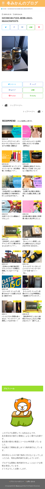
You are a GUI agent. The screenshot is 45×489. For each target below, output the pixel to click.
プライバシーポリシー (17, 481)
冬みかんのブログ (22, 3)
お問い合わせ (31, 481)
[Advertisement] (22, 357)
